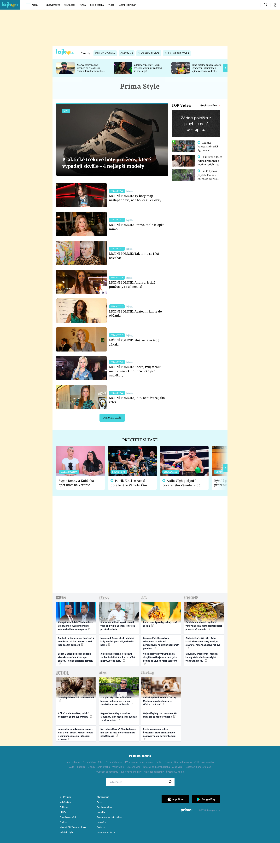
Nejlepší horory (114, 762)
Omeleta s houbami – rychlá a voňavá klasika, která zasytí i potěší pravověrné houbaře (204, 626)
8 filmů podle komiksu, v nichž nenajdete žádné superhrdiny (73, 715)
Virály (82, 4)
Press (99, 802)
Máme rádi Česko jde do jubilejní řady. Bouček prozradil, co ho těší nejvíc (117, 641)
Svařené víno (133, 766)
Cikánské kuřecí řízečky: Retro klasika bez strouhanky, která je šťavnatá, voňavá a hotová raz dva (203, 641)
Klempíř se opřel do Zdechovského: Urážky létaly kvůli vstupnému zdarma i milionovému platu (76, 626)
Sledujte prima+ (127, 4)
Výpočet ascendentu (107, 771)
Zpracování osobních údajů (109, 817)
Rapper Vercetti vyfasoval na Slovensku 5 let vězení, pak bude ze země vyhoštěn (118, 717)
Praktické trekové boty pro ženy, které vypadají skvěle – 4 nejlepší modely (106, 162)
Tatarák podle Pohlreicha (156, 766)
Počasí (168, 762)
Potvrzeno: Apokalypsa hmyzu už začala (160, 624)
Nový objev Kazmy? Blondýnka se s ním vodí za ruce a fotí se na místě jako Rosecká (118, 732)
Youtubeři (69, 4)
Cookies (63, 822)
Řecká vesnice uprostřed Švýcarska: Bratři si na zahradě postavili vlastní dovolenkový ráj (159, 732)
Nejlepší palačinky (154, 771)
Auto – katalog (77, 766)
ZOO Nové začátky (204, 762)
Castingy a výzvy (104, 807)
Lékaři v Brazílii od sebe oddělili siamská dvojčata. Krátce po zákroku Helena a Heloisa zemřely (75, 657)
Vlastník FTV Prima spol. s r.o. (73, 827)
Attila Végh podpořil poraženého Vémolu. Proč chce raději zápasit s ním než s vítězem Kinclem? (181, 483)
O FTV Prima (65, 797)
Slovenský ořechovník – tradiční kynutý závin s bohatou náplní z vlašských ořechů (202, 657)
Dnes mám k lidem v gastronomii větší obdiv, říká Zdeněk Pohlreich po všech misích (117, 626)
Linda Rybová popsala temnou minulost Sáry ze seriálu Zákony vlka (209, 176)
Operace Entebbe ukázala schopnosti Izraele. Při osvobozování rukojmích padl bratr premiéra (161, 643)
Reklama (64, 807)
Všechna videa (209, 105)
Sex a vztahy (97, 4)
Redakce (101, 827)
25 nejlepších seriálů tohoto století (76, 697)
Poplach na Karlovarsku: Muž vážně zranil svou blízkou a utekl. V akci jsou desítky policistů (76, 641)
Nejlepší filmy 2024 (93, 762)
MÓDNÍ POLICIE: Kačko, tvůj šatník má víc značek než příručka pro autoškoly (135, 371)
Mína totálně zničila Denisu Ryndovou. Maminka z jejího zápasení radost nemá (206, 69)
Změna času (146, 762)
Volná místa (65, 802)
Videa (111, 4)
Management (103, 797)
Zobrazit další (112, 417)
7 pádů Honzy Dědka (99, 766)
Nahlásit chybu (66, 832)
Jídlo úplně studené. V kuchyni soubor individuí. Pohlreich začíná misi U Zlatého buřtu (117, 657)
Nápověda (101, 822)
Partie (159, 762)
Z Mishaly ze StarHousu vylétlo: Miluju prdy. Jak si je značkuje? (148, 68)
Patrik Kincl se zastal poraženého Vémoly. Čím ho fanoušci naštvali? (131, 483)
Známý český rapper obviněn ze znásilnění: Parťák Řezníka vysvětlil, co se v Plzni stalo (91, 69)
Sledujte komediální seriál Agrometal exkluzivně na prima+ (208, 150)
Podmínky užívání (68, 817)
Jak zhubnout (73, 762)
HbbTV (63, 812)
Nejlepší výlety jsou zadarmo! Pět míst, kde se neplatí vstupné (160, 715)
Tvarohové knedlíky (131, 771)
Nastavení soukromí (106, 832)
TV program (131, 762)
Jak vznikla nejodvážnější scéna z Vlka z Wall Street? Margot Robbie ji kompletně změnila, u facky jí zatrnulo (75, 734)
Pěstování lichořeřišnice (198, 766)
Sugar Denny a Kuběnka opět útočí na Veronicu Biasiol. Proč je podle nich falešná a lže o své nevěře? (78, 483)
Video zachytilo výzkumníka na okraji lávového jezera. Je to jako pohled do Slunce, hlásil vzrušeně (160, 657)
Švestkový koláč (175, 771)
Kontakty (101, 812)
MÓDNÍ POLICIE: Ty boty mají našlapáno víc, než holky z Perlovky (135, 198)
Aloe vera (177, 766)
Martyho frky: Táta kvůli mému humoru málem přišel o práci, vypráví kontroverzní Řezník (116, 701)
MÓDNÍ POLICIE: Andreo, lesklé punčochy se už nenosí (132, 284)
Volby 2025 (118, 766)
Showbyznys (53, 4)
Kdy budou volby (183, 762)
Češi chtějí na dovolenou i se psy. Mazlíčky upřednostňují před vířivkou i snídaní (160, 701)
